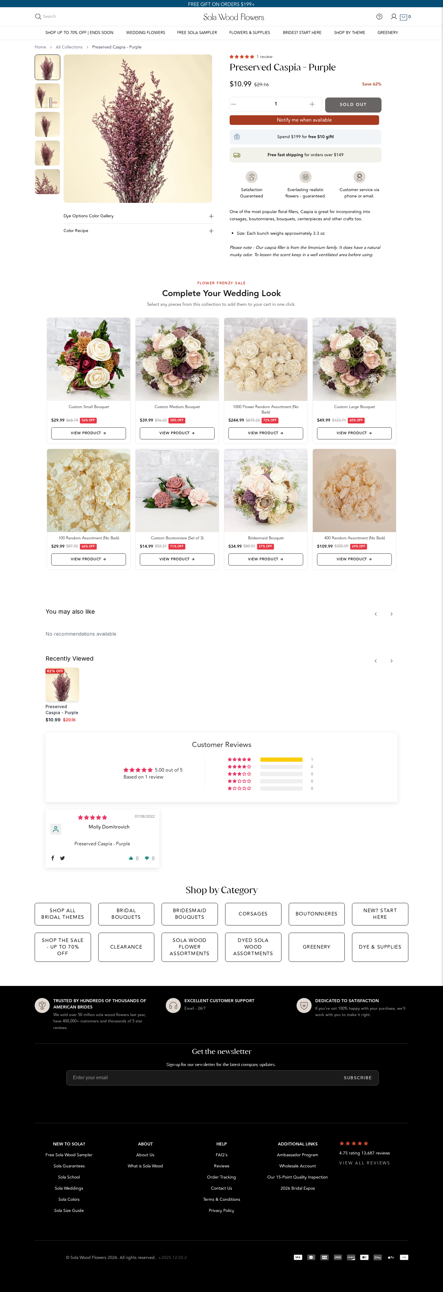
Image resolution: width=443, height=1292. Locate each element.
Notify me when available (304, 120)
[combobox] (70, 16)
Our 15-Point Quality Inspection (297, 1177)
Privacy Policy (221, 1210)
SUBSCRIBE (358, 1078)
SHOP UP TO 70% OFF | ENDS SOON (79, 33)
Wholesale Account (297, 1166)
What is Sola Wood (145, 1166)
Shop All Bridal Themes (62, 914)
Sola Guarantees (69, 1166)
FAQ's (222, 1155)
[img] (92, 817)
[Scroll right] (391, 614)
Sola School (69, 1177)
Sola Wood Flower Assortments (190, 947)
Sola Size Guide (69, 1210)
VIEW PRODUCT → (88, 433)
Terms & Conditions (221, 1199)
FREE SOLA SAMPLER (197, 33)
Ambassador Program (297, 1155)
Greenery (388, 33)
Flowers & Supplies (249, 33)
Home (40, 47)
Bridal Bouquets (126, 914)
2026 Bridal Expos (298, 1188)
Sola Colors (69, 1199)
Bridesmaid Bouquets (190, 914)
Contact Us (221, 1188)
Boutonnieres (317, 914)
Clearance (126, 947)
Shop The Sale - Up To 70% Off (63, 947)
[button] (242, 57)
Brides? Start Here (302, 33)
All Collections (69, 47)
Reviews (221, 1166)
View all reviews (365, 1163)
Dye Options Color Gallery (89, 216)
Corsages (253, 914)
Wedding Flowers (145, 33)
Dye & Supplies (380, 947)
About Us (145, 1155)
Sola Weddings (69, 1188)
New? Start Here (380, 914)
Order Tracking (221, 1177)
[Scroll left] (376, 614)
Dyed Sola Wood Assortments (253, 947)
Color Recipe (76, 231)
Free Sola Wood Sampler (69, 1155)
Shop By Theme (349, 33)
